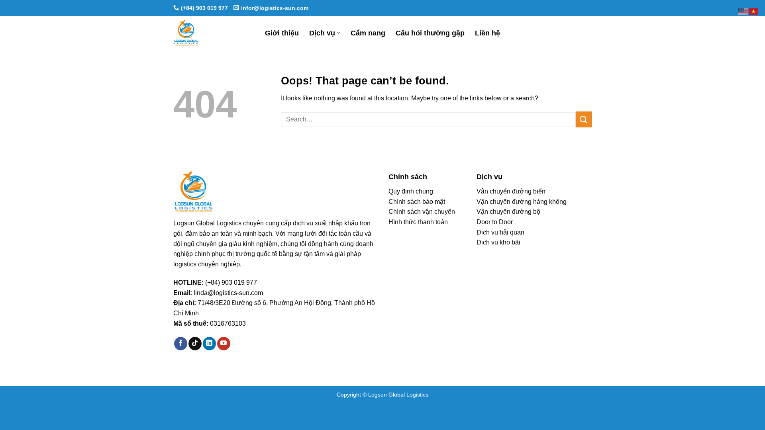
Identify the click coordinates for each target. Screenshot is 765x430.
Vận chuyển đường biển (511, 191)
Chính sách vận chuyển (421, 211)
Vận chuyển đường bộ (508, 211)
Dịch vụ (322, 33)
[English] (743, 11)
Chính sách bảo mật (416, 201)
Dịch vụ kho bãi (498, 242)
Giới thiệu (282, 33)
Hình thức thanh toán (418, 222)
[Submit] (584, 119)
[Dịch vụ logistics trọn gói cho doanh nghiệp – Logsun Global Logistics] (213, 33)
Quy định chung (410, 191)
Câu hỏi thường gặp (430, 33)
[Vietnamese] (754, 11)
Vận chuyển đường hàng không (522, 201)
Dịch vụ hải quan (500, 232)
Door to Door (495, 222)
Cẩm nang (368, 33)
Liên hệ (487, 33)
